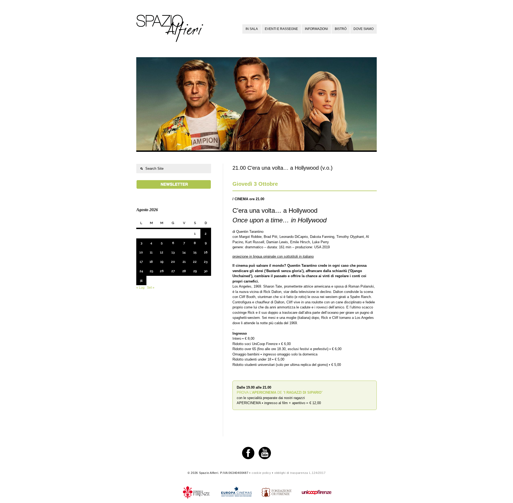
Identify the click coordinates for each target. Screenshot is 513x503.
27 (173, 271)
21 (184, 262)
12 (161, 252)
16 (205, 252)
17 (141, 262)
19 (161, 262)
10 (141, 252)
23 (205, 262)
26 (162, 271)
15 (194, 252)
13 (173, 252)
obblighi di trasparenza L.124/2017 (300, 472)
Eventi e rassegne (281, 28)
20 (173, 262)
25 (151, 271)
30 (206, 271)
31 (141, 280)
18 (151, 262)
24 (141, 271)
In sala (252, 28)
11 (151, 252)
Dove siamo (363, 28)
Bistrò (341, 28)
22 (195, 262)
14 (183, 252)
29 (195, 271)
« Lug (140, 287)
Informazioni (316, 28)
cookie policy (261, 472)
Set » (150, 287)
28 (184, 271)
